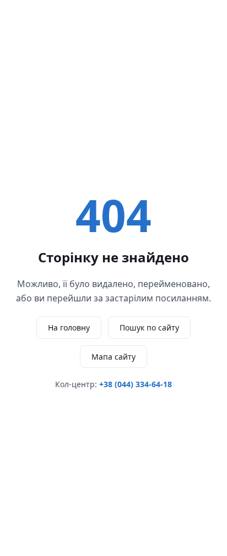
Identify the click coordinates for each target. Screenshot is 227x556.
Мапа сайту (113, 356)
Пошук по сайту (149, 327)
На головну (69, 327)
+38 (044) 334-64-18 (135, 384)
